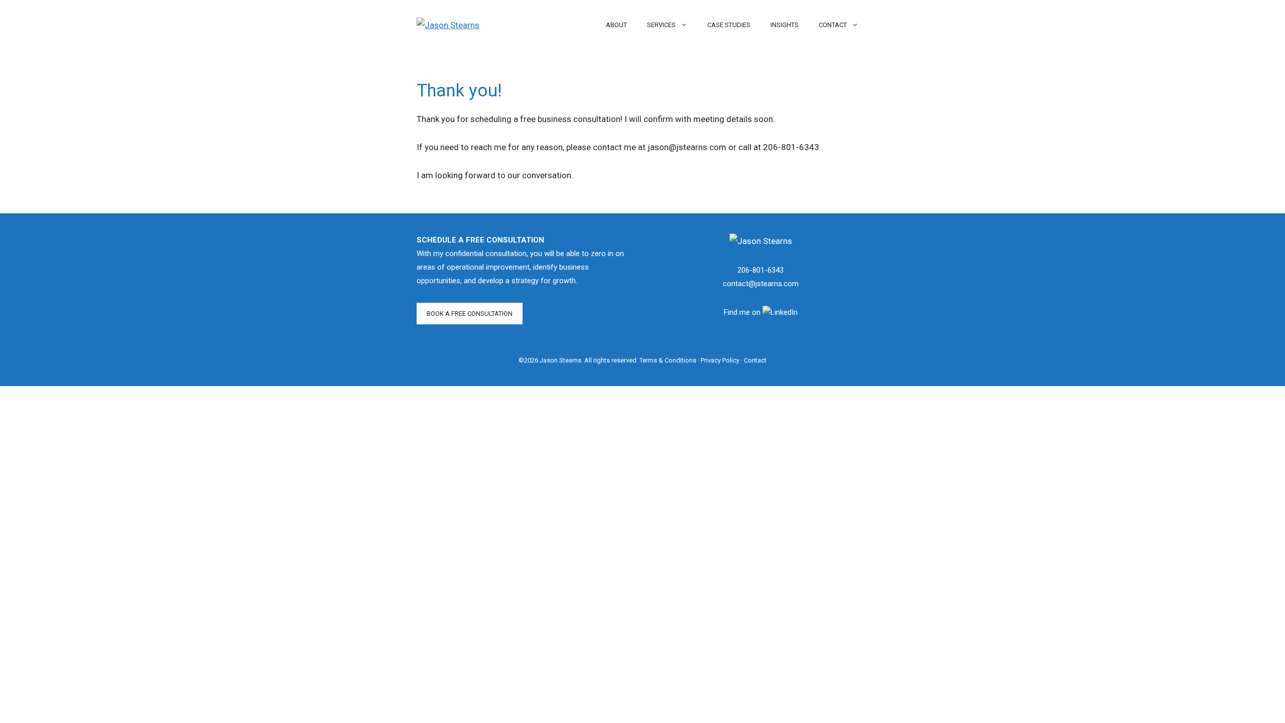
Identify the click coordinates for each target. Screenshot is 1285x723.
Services (661, 25)
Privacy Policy (720, 360)
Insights (784, 25)
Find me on (743, 312)
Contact (833, 25)
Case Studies (728, 25)
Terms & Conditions (667, 360)
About (616, 25)
